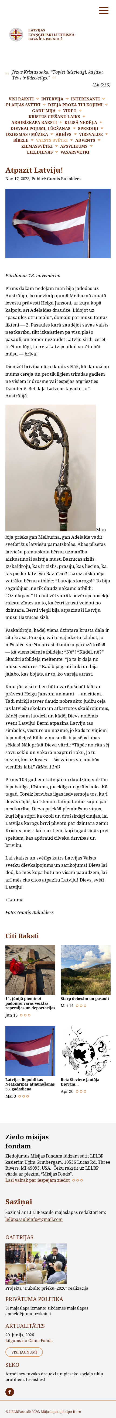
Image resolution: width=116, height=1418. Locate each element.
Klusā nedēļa (80, 122)
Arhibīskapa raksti (34, 122)
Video (70, 110)
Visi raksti (21, 98)
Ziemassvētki (37, 146)
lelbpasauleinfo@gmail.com (34, 1219)
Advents (85, 140)
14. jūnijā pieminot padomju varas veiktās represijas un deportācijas (30, 1003)
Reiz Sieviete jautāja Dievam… (80, 1082)
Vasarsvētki (74, 152)
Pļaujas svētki (23, 104)
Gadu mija (44, 110)
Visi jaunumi (24, 1352)
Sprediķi (88, 128)
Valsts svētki (52, 140)
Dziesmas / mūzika (27, 134)
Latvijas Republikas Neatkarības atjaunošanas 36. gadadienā (30, 1084)
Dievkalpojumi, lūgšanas (40, 128)
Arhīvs (63, 134)
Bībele (20, 140)
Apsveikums (73, 146)
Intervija (52, 98)
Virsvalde (91, 134)
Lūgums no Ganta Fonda (29, 1340)
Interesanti (85, 98)
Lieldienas (40, 152)
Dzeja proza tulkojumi (75, 104)
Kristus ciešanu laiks (54, 116)
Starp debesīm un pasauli (85, 998)
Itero (77, 1411)
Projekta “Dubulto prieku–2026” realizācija (46, 1288)
